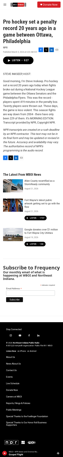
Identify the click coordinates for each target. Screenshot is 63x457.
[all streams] (59, 453)
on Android (31, 351)
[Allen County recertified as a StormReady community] (13, 185)
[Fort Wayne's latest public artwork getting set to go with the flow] (13, 205)
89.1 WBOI (48, 346)
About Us (10, 357)
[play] (5, 453)
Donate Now (50, 4)
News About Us (13, 364)
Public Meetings (13, 410)
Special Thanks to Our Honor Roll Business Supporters (26, 423)
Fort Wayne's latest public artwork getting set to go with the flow (42, 203)
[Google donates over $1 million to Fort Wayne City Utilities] (13, 234)
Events (9, 377)
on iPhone (21, 351)
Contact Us (11, 370)
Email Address (14, 288)
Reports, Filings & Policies (18, 403)
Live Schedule (12, 383)
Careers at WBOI (14, 397)
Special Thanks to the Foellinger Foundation (27, 416)
